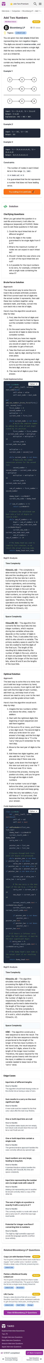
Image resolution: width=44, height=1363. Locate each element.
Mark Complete (36, 1353)
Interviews (5, 11)
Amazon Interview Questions (12, 1343)
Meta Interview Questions (11, 1340)
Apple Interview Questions (11, 1347)
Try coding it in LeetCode (20, 192)
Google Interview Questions (12, 1337)
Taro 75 (5, 1334)
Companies (16, 11)
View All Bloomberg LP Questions (22, 1312)
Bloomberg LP (27, 11)
